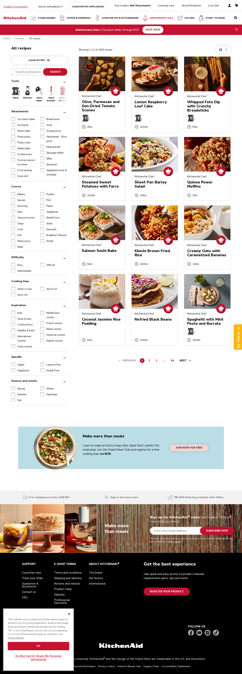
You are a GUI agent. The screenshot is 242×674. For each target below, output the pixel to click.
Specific (16, 357)
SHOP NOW (152, 29)
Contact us (29, 592)
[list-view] (226, 49)
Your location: (132, 5)
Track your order (32, 578)
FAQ (25, 597)
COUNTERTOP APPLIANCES (88, 6)
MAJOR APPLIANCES (50, 6)
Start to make (215, 17)
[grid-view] (220, 49)
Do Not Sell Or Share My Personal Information (38, 657)
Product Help (63, 589)
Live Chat (213, 5)
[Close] (69, 614)
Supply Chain (151, 666)
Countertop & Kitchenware (120, 17)
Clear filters (39, 60)
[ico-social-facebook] (191, 633)
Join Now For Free (189, 448)
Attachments (20, 111)
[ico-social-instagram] (207, 633)
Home (6, 38)
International (97, 584)
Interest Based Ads (129, 666)
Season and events (24, 381)
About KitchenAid (191, 5)
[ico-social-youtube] (199, 633)
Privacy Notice (174, 541)
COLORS (189, 17)
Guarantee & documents (30, 585)
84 (173, 361)
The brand (95, 573)
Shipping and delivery (68, 578)
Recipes (19, 38)
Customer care (166, 5)
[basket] (236, 6)
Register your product (167, 591)
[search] (235, 17)
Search (55, 72)
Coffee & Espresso (79, 17)
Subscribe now (217, 530)
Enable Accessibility (16, 6)
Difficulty (17, 257)
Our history (96, 578)
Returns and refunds (67, 584)
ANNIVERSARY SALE (161, 17)
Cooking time (20, 281)
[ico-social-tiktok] (216, 633)
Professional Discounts (62, 601)
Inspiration (18, 305)
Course (16, 186)
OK (38, 646)
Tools (15, 81)
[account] (229, 6)
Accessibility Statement (176, 666)
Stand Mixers (46, 17)
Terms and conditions (68, 573)
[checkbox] (13, 119)
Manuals (59, 594)
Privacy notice (106, 666)
